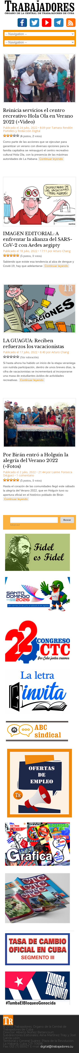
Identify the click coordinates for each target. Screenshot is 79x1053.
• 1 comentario (24, 475)
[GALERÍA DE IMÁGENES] (37, 864)
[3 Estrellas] (11, 135)
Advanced (15, 525)
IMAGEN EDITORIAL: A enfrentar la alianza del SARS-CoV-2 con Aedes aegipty (37, 239)
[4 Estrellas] (14, 135)
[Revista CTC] (37, 923)
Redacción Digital (29, 131)
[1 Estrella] (4, 135)
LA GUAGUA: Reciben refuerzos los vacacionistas (33, 343)
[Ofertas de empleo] (39, 783)
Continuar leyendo (51, 158)
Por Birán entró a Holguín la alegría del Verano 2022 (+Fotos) (35, 460)
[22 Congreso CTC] (37, 662)
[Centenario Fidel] (37, 569)
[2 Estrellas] (8, 135)
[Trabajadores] (8, 1020)
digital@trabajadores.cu (56, 1046)
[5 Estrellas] (17, 135)
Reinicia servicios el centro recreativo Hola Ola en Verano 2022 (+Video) (38, 116)
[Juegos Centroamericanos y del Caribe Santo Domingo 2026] (37, 612)
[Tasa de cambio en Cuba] (37, 964)
